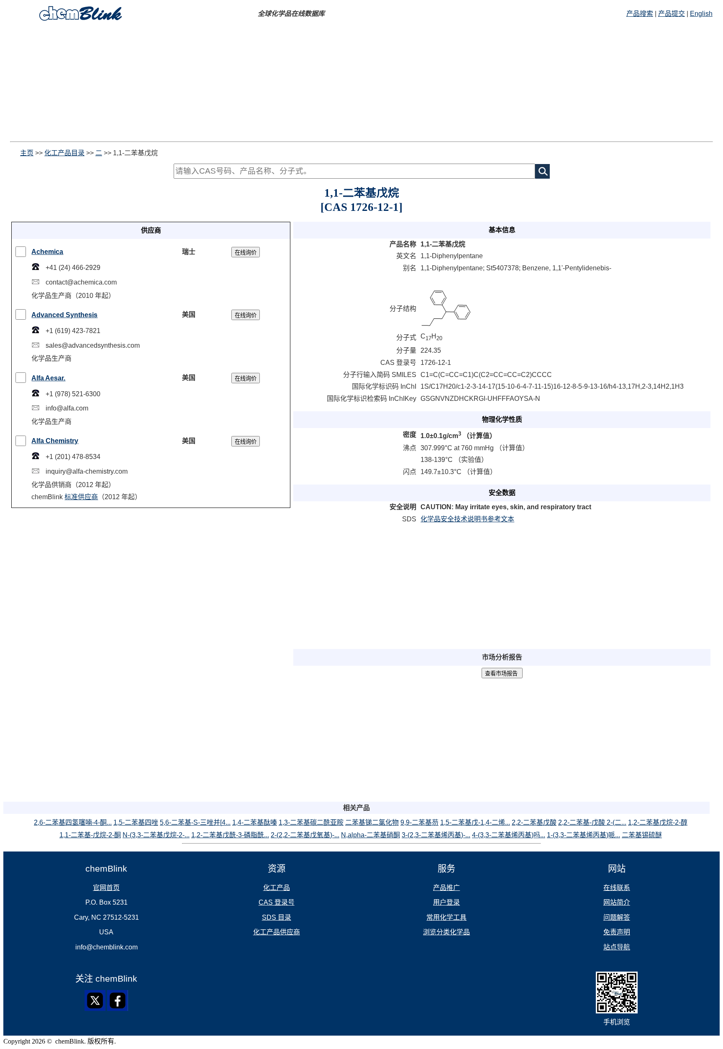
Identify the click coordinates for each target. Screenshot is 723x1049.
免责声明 (616, 932)
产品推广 (446, 887)
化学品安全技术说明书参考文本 (467, 519)
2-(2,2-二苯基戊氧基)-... (305, 835)
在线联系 (616, 887)
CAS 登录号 (277, 902)
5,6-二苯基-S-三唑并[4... (195, 822)
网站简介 (616, 902)
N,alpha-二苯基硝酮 (370, 835)
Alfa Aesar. (48, 378)
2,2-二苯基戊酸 (534, 822)
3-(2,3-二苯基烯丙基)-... (436, 835)
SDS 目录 (276, 917)
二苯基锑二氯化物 (372, 822)
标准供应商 (81, 496)
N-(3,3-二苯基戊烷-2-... (156, 835)
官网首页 (106, 887)
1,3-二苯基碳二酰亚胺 (311, 822)
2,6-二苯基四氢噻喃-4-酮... (73, 822)
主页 (26, 152)
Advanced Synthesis (64, 314)
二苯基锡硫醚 (642, 835)
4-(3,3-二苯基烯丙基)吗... (508, 835)
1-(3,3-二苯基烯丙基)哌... (583, 835)
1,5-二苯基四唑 (135, 822)
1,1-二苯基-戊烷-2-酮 (90, 835)
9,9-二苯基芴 (419, 822)
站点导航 (616, 947)
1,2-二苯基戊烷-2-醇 (657, 822)
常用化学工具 (446, 917)
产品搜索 (639, 13)
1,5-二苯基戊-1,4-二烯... (475, 822)
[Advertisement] (254, 82)
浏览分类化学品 (446, 932)
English (701, 13)
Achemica (47, 251)
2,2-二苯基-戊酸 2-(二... (592, 822)
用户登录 (446, 902)
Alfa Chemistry (54, 440)
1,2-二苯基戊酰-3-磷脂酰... (230, 835)
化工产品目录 (64, 152)
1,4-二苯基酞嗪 (254, 822)
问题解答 (616, 917)
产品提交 (671, 13)
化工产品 (276, 887)
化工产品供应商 (276, 932)
